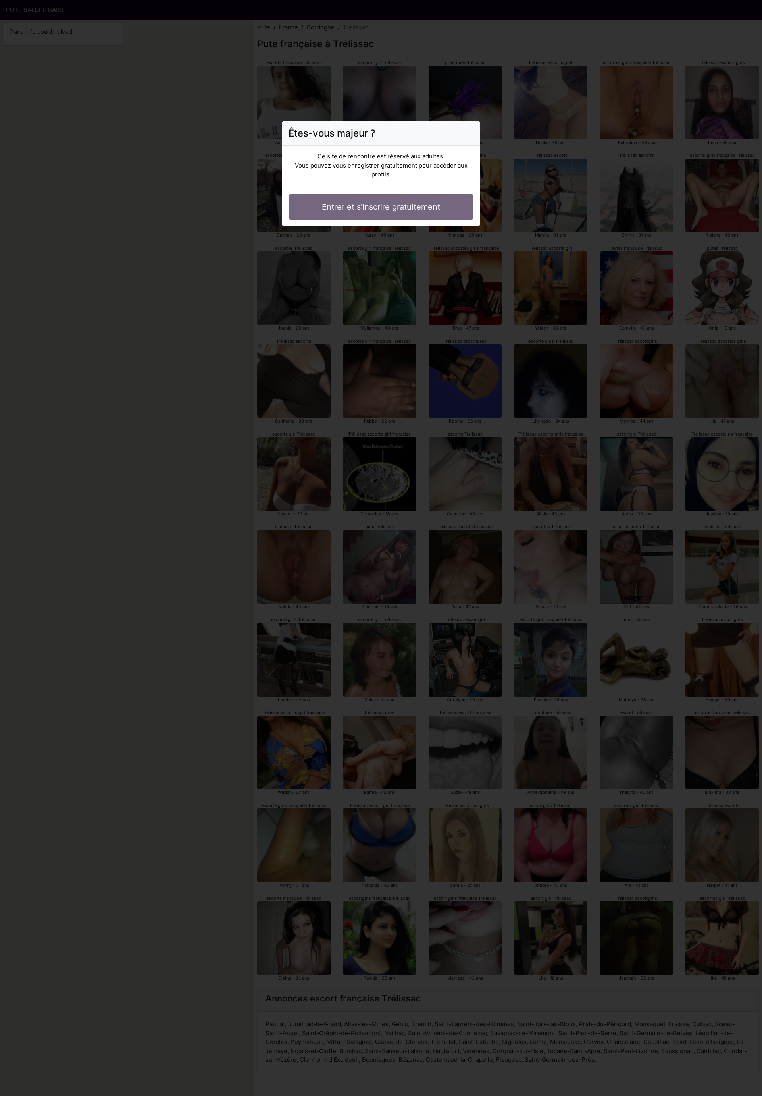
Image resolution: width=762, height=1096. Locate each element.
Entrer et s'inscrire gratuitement (381, 207)
